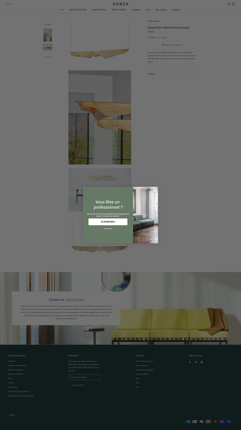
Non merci (107, 229)
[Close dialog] (155, 190)
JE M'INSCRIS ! (108, 222)
